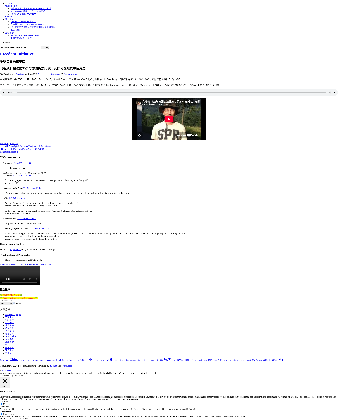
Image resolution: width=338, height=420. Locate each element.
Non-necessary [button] (6, 411)
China (14, 359)
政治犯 (180, 360)
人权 (110, 359)
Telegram (40, 264)
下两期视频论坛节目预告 (22, 38)
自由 (243, 360)
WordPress (67, 365)
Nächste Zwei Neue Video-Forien (25, 35)
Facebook (31, 264)
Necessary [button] (4, 401)
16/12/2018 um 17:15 (18, 198)
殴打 (196, 360)
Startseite (9, 3)
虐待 (260, 360)
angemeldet (15, 249)
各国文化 (9, 331)
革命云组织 (16, 30)
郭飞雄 (274, 360)
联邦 (238, 360)
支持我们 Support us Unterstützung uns (27, 24)
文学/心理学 (10, 336)
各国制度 (9, 328)
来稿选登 (9, 339)
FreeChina (20, 74)
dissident (50, 359)
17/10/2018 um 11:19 (40, 228)
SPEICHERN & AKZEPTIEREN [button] (14, 419)
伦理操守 (9, 320)
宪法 (148, 360)
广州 (156, 360)
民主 (201, 360)
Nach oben (6, 371)
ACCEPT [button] (19, 375)
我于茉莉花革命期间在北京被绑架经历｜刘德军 (33, 27)
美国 (229, 360)
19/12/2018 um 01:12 (32, 188)
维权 (220, 360)
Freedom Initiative (17, 54)
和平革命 (133, 360)
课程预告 (9, 350)
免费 (115, 360)
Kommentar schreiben (9, 152)
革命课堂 (9, 353)
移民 (7, 345)
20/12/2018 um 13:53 (22, 175)
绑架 (215, 360)
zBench (53, 365)
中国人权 (102, 360)
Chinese (41, 360)
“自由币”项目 (11, 6)
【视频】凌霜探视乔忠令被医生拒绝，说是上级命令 (25, 146)
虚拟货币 (267, 360)
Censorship (4, 360)
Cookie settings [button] (7, 375)
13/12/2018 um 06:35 (27, 218)
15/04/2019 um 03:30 (22, 163)
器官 (139, 360)
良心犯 (255, 360)
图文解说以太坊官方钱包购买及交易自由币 (31, 8)
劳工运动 (9, 325)
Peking (83, 360)
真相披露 (9, 342)
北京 (127, 360)
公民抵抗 (4, 144)
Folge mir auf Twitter (18, 264)
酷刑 (281, 359)
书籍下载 (9, 317)
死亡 (191, 360)
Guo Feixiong (62, 360)
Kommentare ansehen (73, 74)
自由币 (248, 360)
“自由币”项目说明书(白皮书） (24, 14)
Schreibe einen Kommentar (49, 74)
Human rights (74, 360)
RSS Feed (4, 264)
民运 (205, 360)
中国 (90, 359)
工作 (152, 360)
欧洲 (187, 360)
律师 (161, 360)
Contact (8, 17)
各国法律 (14, 144)
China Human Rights (31, 360)
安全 (143, 360)
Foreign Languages (13, 314)
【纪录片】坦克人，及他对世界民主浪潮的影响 (23, 149)
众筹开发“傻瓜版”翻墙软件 (23, 21)
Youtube (47, 264)
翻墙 (234, 360)
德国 (167, 359)
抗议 (174, 360)
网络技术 (9, 347)
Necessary (7, 404)
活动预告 (9, 33)
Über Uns (9, 19)
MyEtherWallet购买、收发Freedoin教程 (28, 11)
